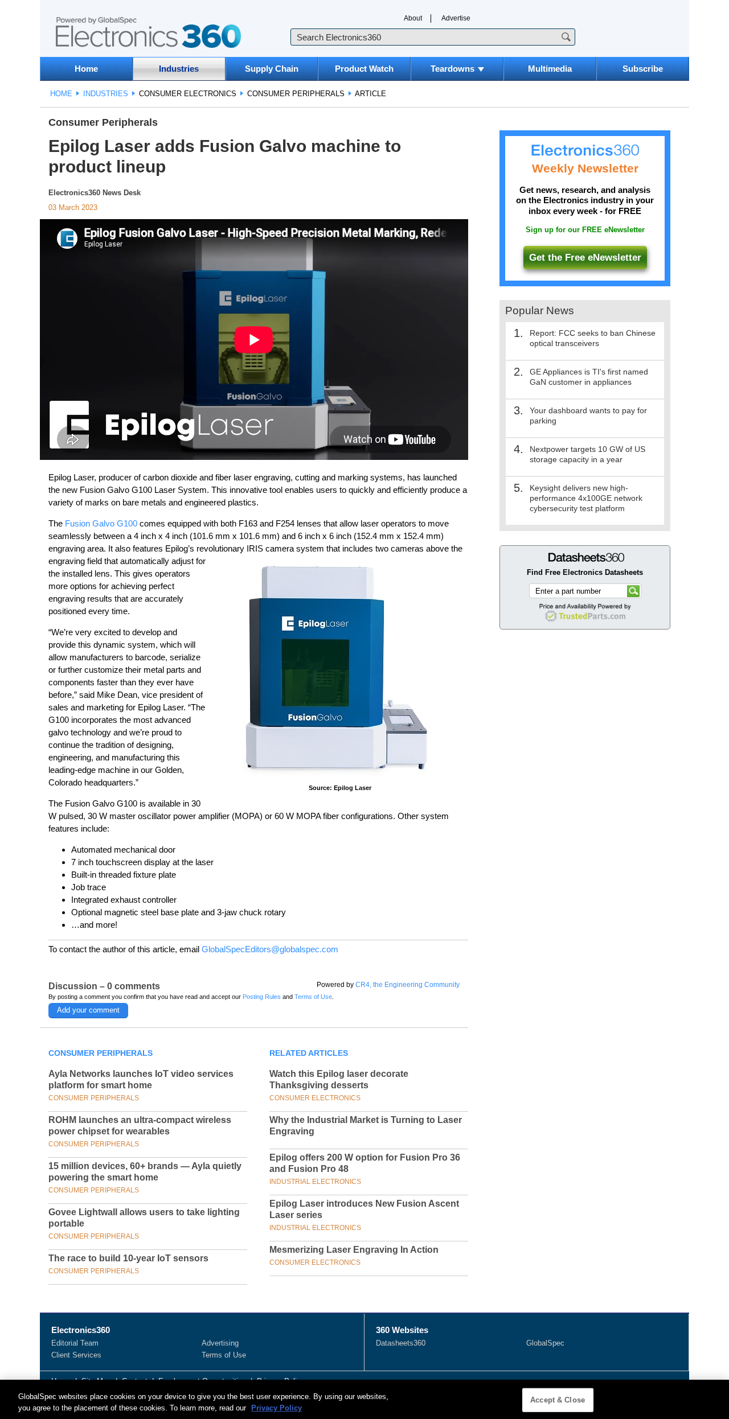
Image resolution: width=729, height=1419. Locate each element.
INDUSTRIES (105, 93)
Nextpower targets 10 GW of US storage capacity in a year (587, 454)
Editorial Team (75, 1343)
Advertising (220, 1343)
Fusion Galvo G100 (101, 523)
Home (86, 68)
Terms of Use (313, 996)
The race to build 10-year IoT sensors (128, 1258)
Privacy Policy (276, 1407)
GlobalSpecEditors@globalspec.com (270, 949)
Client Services (76, 1355)
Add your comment (88, 1010)
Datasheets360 (400, 1343)
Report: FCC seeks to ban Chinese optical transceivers (593, 338)
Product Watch (364, 68)
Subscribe (642, 68)
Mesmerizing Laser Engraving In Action (354, 1250)
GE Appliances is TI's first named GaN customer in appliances (589, 376)
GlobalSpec (545, 1343)
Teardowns (452, 68)
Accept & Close (557, 1400)
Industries (179, 68)
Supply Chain (271, 68)
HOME (61, 93)
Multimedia (550, 68)
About (413, 18)
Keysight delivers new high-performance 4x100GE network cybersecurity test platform (586, 498)
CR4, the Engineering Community (407, 985)
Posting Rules (262, 996)
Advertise (455, 18)
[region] (364, 1399)
